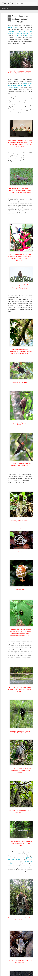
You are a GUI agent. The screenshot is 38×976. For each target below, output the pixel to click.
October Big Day (13, 27)
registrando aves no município (20, 859)
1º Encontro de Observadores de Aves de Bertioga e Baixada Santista (20, 85)
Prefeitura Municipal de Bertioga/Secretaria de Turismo (20, 32)
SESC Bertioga (18, 35)
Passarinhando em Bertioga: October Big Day (20, 19)
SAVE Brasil (28, 35)
